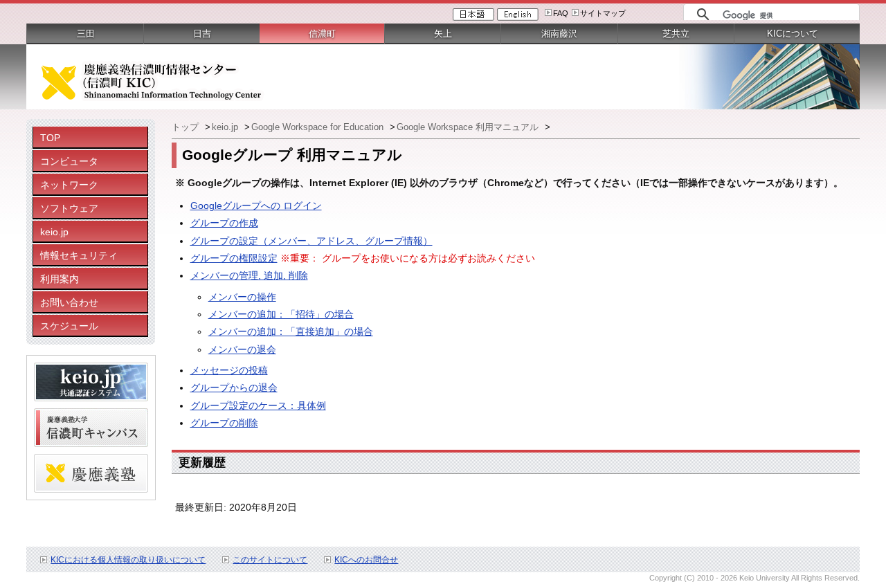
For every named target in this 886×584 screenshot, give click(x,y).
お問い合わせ (69, 302)
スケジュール (69, 325)
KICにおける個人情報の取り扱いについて (128, 560)
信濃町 (322, 33)
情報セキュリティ (79, 255)
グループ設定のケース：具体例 (258, 405)
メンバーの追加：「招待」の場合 (281, 314)
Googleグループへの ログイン (256, 205)
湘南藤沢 (559, 33)
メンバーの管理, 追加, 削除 (249, 275)
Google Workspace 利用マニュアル (469, 127)
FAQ (560, 13)
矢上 (443, 33)
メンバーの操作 (242, 296)
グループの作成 (224, 222)
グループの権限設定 (234, 258)
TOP (50, 137)
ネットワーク (69, 184)
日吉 (202, 33)
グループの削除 (224, 422)
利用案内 (59, 278)
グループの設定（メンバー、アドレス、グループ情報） (311, 240)
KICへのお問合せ (366, 560)
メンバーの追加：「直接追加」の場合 (290, 331)
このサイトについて (270, 560)
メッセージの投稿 (229, 370)
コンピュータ (69, 161)
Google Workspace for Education (318, 127)
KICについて (792, 33)
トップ (186, 127)
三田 (86, 33)
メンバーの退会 (242, 349)
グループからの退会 (234, 387)
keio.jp (54, 231)
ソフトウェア (69, 208)
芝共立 (675, 33)
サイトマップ (603, 13)
